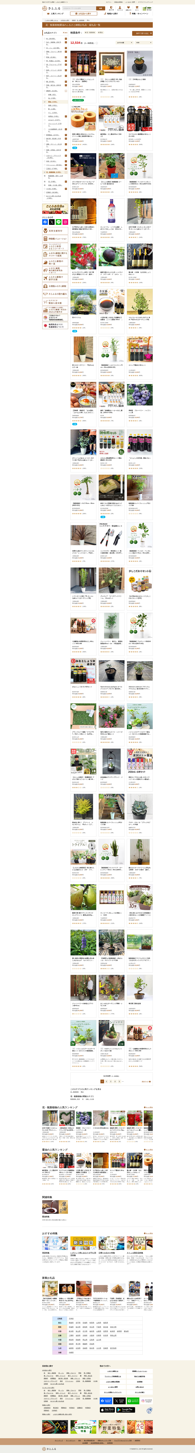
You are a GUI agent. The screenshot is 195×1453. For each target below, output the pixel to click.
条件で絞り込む (142, 33)
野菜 (80, 1373)
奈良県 (105, 1335)
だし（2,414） (53, 112)
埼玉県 (91, 1327)
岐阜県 (112, 1331)
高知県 (91, 1344)
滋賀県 (78, 1335)
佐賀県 (78, 1348)
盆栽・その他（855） (55, 185)
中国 (59, 1340)
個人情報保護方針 (89, 1440)
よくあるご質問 (130, 2)
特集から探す (46, 1414)
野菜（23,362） (51, 57)
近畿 (59, 1335)
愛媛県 (85, 1344)
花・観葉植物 (74, 1092)
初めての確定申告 (139, 1376)
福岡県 (71, 1348)
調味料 (46, 1378)
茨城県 (71, 1327)
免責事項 (137, 1440)
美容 (61, 1381)
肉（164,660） (51, 38)
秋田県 (91, 1323)
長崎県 (85, 1348)
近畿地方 (80, 1408)
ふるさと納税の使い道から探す (62, 1414)
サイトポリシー (70, 1440)
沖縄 (59, 1352)
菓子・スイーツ (72, 1376)
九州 (59, 1348)
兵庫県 (98, 1335)
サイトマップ (59, 1440)
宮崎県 (105, 1348)
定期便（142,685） (52, 192)
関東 (59, 1327)
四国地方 (46, 1410)
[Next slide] (150, 1126)
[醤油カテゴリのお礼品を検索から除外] (99, 32)
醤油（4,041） (53, 102)
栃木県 (78, 1327)
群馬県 (85, 1327)
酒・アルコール (48, 1376)
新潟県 (71, 1331)
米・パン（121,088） (53, 48)
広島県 (91, 1340)
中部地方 (72, 1408)
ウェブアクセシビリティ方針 (123, 1440)
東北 (59, 1323)
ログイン (108, 2)
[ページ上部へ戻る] (187, 1438)
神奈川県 (113, 1327)
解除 (66, 33)
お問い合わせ (140, 1387)
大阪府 (91, 1335)
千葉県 (98, 1327)
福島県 (105, 1323)
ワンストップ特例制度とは (113, 1376)
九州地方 (54, 1410)
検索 (100, 8)
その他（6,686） (51, 189)
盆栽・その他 (90, 1099)
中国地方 (88, 1408)
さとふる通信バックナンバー (113, 1392)
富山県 (78, 1331)
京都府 (85, 1335)
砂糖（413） (52, 94)
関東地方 (64, 1408)
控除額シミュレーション (139, 1371)
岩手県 (78, 1323)
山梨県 (98, 1331)
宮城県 (85, 1323)
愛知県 (126, 1331)
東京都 (105, 1327)
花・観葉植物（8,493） (54, 172)
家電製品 (53, 1378)
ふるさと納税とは (112, 1371)
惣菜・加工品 (88, 1376)
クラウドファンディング (145, 2)
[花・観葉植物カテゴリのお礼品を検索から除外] (86, 32)
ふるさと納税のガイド (111, 8)
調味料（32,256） (52, 91)
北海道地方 (47, 1408)
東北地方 (56, 1408)
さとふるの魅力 (139, 1392)
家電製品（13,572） (52, 135)
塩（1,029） (52, 98)
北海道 (59, 1318)
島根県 (78, 1340)
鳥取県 (71, 1340)
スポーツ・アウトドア (50, 1381)
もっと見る (149, 1107)
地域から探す (46, 1405)
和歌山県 (113, 1335)
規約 (79, 1440)
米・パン (61, 1373)
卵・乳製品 (87, 1373)
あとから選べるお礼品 (57, 1384)
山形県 (98, 1323)
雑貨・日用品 (87, 1378)
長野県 (105, 1331)
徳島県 (71, 1344)
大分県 (98, 1348)
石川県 (85, 1331)
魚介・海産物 (52, 1373)
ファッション (69, 1381)
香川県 (78, 1344)
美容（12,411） (51, 161)
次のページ (145, 1081)
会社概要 (85, 1443)
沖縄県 (71, 1352)
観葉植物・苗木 (75, 1099)
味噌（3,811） (53, 105)
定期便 (46, 1384)
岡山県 (85, 1340)
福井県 (91, 1331)
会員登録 (139, 1381)
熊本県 (91, 1348)
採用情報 (110, 1443)
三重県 (71, 1335)
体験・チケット (75, 1378)
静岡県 (119, 1331)
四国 (59, 1344)
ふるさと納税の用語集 (113, 1381)
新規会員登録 (118, 2)
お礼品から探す (47, 1370)
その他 (95, 1381)
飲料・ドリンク (60, 1376)
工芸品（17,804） (52, 168)
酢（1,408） (52, 109)
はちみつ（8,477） (54, 120)
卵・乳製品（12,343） (53, 61)
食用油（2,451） (53, 116)
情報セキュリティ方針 (104, 1440)
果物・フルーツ (71, 1373)
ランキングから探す (48, 1387)
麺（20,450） (50, 81)
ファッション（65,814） (54, 165)
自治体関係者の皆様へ (97, 1443)
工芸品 (78, 1381)
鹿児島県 (113, 1348)
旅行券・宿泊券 (63, 1378)
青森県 (71, 1323)
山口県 (98, 1340)
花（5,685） (52, 181)
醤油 (82, 1092)
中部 (59, 1331)
